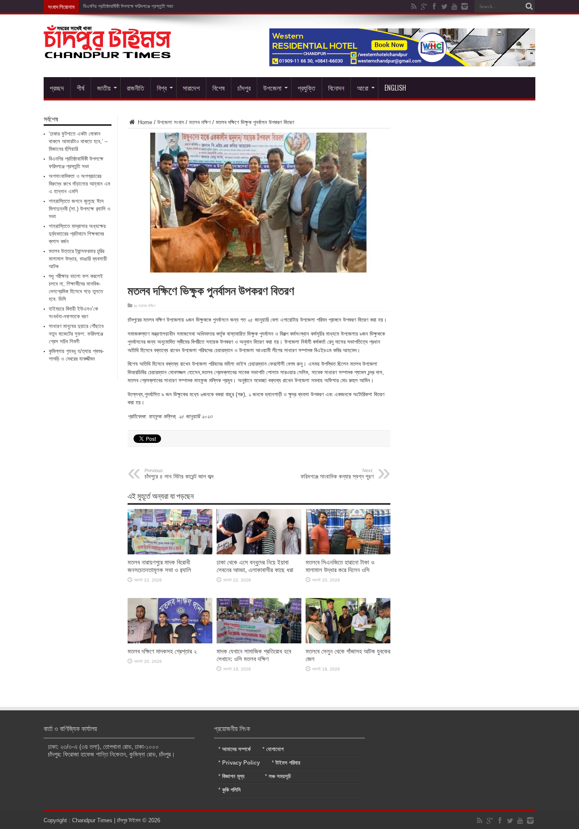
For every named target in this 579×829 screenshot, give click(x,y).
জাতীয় (104, 88)
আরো (362, 88)
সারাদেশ (191, 88)
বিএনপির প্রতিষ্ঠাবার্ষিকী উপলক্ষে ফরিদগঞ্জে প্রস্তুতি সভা (128, 6)
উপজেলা (272, 88)
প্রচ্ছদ (57, 88)
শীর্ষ (80, 88)
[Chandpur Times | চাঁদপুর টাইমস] (107, 52)
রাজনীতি (135, 88)
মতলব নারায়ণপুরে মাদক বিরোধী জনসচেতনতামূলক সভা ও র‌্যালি (159, 566)
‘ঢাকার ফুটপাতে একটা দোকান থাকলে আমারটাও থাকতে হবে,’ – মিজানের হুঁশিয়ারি (78, 141)
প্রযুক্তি (306, 88)
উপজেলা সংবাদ (170, 122)
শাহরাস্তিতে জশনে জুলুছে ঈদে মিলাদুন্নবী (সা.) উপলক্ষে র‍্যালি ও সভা (79, 209)
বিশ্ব (162, 88)
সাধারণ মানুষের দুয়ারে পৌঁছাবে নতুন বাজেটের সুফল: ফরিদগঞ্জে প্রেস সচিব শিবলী (76, 334)
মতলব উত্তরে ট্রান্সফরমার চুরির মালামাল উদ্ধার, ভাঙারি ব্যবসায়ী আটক (78, 259)
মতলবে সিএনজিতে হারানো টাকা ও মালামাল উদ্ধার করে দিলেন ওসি (340, 566)
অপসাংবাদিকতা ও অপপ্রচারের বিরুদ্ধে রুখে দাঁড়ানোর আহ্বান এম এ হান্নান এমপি (79, 184)
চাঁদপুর (244, 88)
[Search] (529, 6)
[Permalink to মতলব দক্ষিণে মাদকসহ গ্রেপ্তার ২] (170, 641)
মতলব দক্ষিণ (200, 122)
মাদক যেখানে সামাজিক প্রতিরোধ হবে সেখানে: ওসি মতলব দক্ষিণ (254, 655)
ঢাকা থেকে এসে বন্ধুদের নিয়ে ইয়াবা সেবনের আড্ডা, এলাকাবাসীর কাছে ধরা (255, 566)
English (395, 88)
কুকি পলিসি (231, 790)
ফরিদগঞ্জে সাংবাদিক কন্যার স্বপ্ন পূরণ (337, 474)
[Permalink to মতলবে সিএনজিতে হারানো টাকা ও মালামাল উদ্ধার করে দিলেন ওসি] (348, 552)
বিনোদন (336, 88)
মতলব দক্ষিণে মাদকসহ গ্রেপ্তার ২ (162, 651)
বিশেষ (218, 88)
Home (144, 122)
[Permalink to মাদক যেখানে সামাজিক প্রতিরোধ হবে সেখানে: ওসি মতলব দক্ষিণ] (259, 641)
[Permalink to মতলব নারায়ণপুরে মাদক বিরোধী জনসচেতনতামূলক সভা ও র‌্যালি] (170, 552)
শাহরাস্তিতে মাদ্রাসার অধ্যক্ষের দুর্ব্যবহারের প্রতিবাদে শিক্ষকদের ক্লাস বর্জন (77, 234)
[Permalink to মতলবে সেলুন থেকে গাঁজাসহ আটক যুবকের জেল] (348, 641)
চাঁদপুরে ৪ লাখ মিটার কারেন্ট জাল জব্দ (179, 474)
